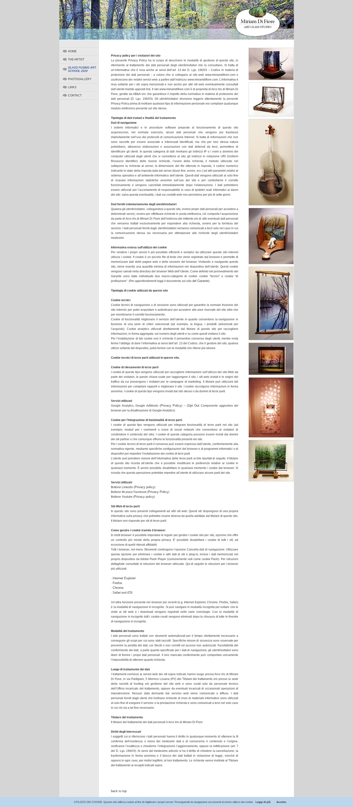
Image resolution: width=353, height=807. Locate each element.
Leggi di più (263, 802)
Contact (75, 95)
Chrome (118, 588)
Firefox (117, 583)
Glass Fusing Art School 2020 (82, 69)
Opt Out (194, 405)
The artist (76, 59)
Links (72, 87)
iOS (130, 592)
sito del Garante (197, 281)
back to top (119, 791)
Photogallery (79, 79)
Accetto (281, 802)
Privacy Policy (171, 405)
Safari (117, 592)
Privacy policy (144, 487)
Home (72, 51)
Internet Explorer (124, 578)
